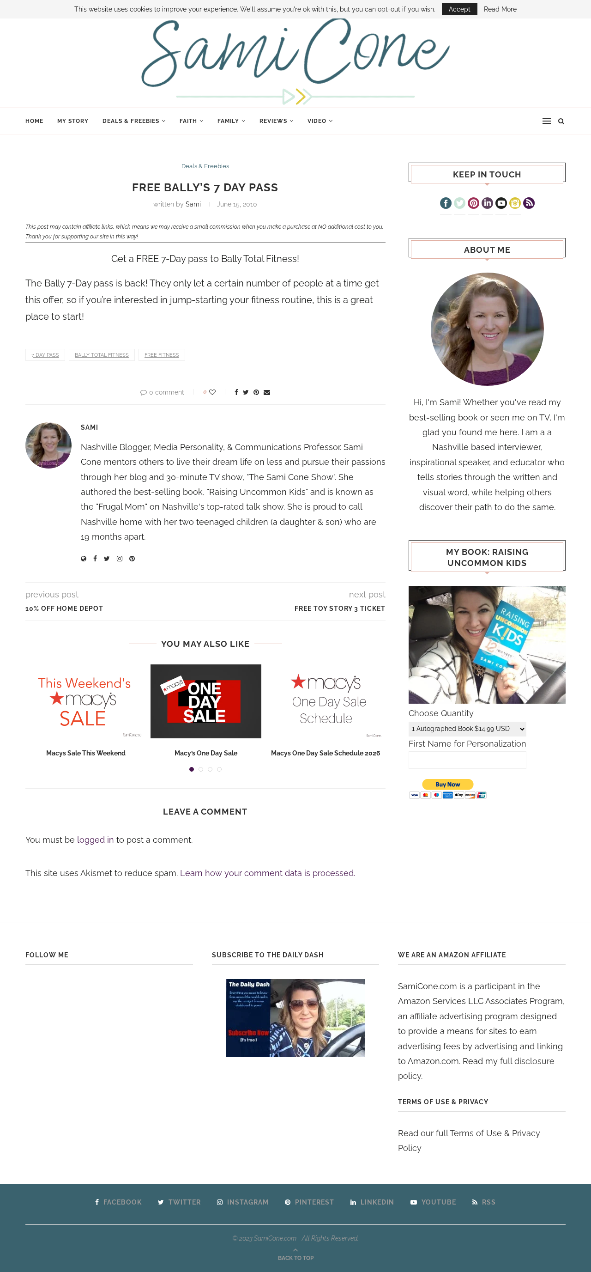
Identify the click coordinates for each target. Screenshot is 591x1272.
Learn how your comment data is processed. (267, 873)
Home (34, 121)
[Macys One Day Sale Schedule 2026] (326, 701)
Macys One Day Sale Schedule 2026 (325, 753)
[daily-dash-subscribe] (296, 1018)
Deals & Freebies (131, 121)
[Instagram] (515, 204)
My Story (73, 121)
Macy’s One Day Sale (206, 753)
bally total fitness (102, 355)
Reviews (273, 121)
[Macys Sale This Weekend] (85, 701)
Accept (459, 9)
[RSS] (529, 204)
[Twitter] (459, 204)
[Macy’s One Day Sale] (206, 701)
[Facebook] (446, 204)
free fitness (162, 355)
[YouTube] (501, 204)
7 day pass (45, 355)
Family (228, 121)
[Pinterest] (473, 204)
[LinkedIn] (487, 204)
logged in (95, 840)
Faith (188, 121)
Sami (193, 204)
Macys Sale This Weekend (86, 753)
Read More (500, 9)
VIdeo (317, 121)
